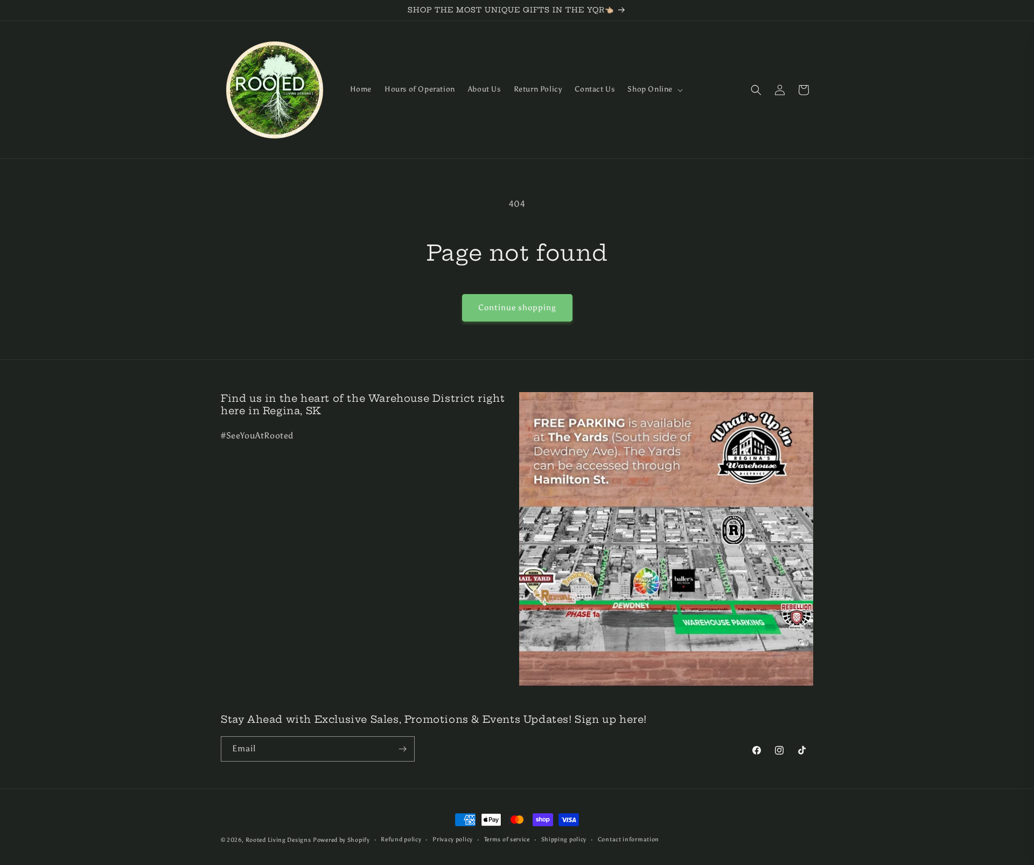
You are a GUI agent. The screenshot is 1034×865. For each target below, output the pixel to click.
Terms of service (507, 839)
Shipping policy (564, 839)
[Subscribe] (402, 749)
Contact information (628, 839)
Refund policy (401, 839)
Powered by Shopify (341, 839)
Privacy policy (452, 839)
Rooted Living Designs (278, 839)
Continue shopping (517, 307)
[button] (654, 89)
